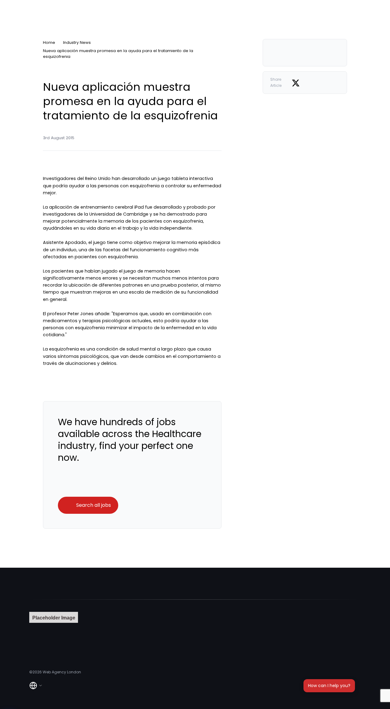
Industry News (77, 42)
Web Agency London (62, 672)
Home (49, 42)
